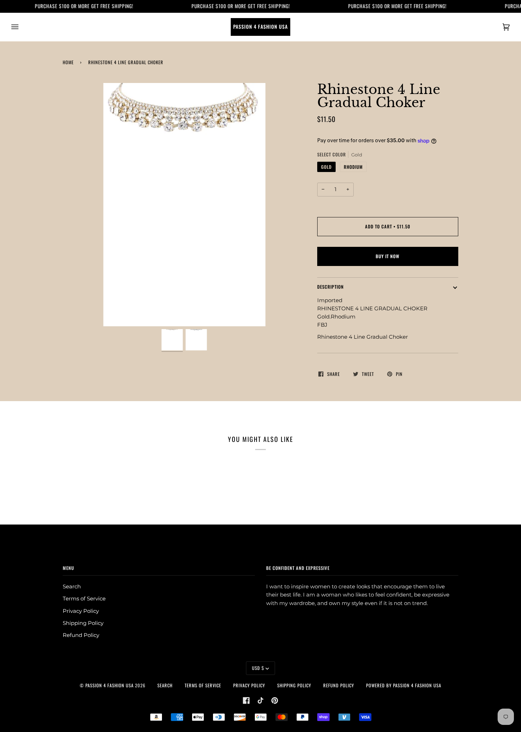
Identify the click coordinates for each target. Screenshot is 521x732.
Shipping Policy (83, 623)
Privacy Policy (81, 611)
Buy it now (387, 256)
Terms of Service (84, 598)
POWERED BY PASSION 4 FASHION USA (403, 685)
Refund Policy (81, 635)
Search (72, 586)
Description (330, 286)
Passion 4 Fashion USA (109, 685)
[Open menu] (22, 27)
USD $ (258, 668)
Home (68, 62)
